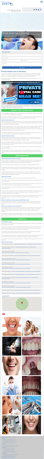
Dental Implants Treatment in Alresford (10, 441)
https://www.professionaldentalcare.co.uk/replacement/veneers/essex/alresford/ (16, 268)
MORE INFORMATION (22, 155)
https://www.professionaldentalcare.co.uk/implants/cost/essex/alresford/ (27, 255)
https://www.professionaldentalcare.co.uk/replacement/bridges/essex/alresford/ (26, 274)
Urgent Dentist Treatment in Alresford (9, 456)
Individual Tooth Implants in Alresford (9, 439)
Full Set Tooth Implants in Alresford (9, 440)
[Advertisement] (22, 21)
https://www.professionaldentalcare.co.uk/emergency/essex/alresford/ (27, 290)
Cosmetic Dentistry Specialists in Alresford (10, 445)
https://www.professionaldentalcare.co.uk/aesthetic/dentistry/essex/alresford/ (16, 259)
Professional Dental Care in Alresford (8, 437)
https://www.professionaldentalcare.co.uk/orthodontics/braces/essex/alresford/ (16, 282)
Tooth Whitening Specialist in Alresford (10, 446)
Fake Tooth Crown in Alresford (8, 449)
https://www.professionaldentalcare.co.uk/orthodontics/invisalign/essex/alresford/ (16, 287)
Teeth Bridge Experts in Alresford (9, 450)
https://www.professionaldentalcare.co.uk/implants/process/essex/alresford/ (15, 252)
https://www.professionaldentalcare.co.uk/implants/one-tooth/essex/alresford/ (27, 244)
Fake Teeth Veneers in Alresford (8, 448)
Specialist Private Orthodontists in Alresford (11, 454)
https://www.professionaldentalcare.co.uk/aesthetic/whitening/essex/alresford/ (16, 264)
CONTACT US (22, 219)
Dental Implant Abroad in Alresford (8, 457)
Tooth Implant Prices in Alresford (9, 442)
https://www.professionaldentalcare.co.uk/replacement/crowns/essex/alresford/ (26, 271)
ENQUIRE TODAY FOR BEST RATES (22, 110)
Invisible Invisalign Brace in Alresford (9, 455)
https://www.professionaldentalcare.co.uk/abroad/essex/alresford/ (28, 293)
